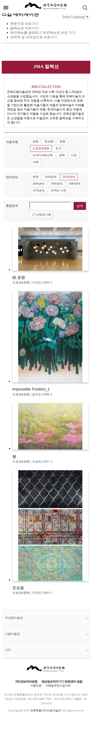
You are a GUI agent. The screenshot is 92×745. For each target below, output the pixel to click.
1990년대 (56, 183)
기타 (8, 650)
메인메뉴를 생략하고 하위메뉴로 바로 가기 (42, 32)
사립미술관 (12, 633)
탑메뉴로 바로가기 (24, 28)
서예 (36, 162)
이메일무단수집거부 (57, 685)
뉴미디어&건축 (43, 155)
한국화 (49, 141)
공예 (62, 155)
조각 (58, 148)
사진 (74, 155)
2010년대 (68, 176)
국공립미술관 (14, 617)
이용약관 (35, 685)
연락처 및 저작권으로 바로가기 (33, 37)
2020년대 (50, 176)
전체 (36, 141)
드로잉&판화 (41, 148)
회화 (62, 141)
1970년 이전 (58, 190)
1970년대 (39, 190)
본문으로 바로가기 (24, 23)
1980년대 (74, 183)
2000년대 (39, 183)
